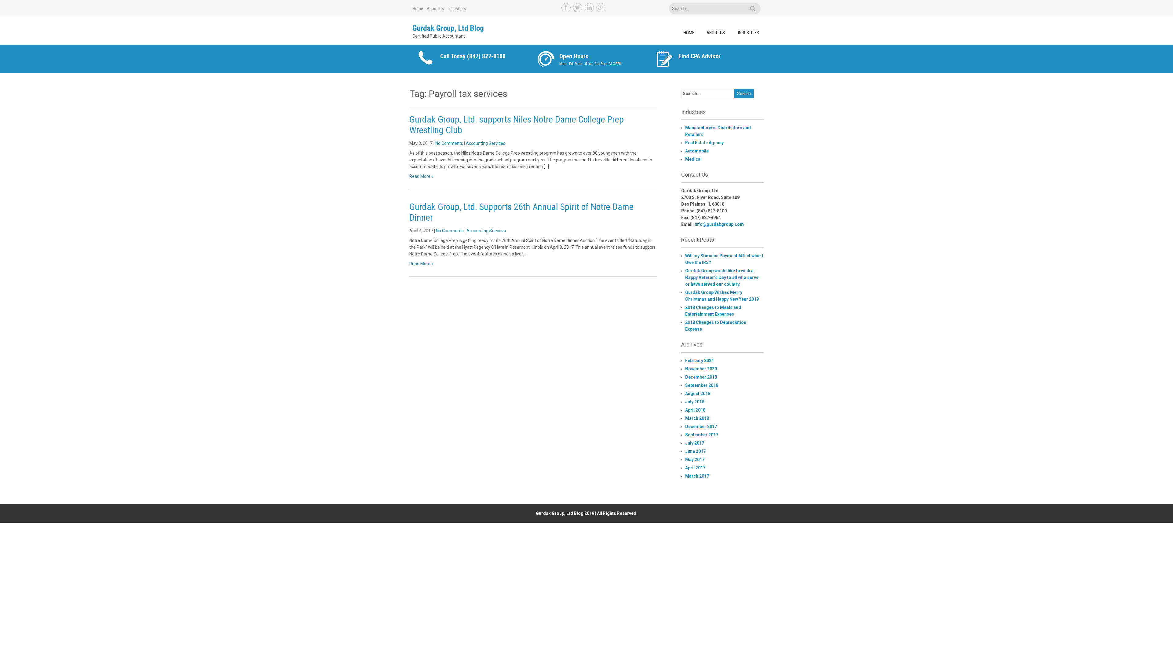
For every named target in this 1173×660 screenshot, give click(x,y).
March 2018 (697, 418)
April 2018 (695, 410)
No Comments (449, 143)
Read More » (421, 176)
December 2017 (701, 426)
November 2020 (701, 368)
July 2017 (694, 443)
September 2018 (701, 385)
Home (417, 8)
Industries (457, 8)
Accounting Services (485, 143)
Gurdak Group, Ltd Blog (448, 28)
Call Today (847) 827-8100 (473, 56)
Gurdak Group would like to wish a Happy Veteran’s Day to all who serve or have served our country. (721, 277)
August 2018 (697, 393)
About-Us (435, 8)
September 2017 (701, 434)
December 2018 (701, 377)
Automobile (697, 150)
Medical (693, 159)
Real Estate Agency (704, 142)
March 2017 (697, 476)
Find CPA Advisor (699, 56)
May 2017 (694, 459)
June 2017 (695, 451)
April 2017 (695, 467)
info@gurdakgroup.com (719, 224)
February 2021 (699, 360)
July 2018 (694, 401)
